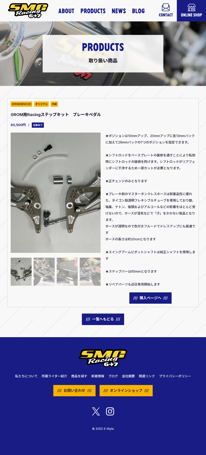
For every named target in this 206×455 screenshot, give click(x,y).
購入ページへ (150, 298)
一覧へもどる (103, 319)
